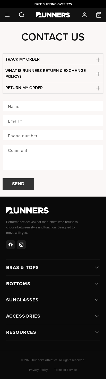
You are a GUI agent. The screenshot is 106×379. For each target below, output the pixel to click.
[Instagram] (21, 244)
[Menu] (7, 15)
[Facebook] (10, 244)
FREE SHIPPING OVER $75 (53, 4)
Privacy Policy (38, 369)
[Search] (22, 15)
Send (18, 183)
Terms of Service (65, 369)
